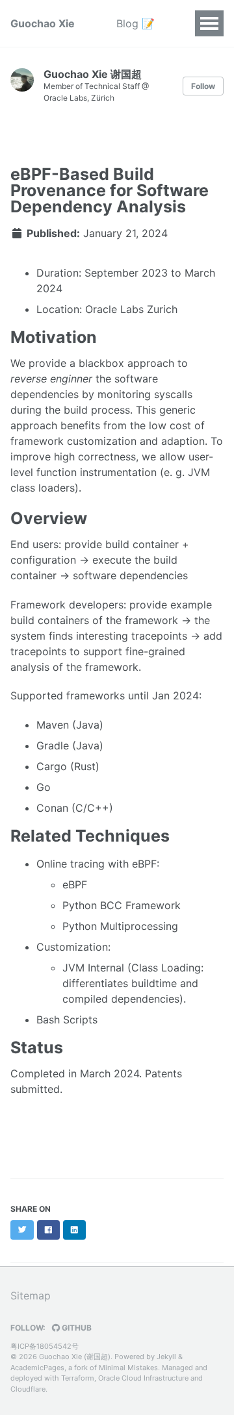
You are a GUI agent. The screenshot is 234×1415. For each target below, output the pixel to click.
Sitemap (30, 1295)
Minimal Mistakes (128, 1367)
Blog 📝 (135, 23)
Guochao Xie (42, 23)
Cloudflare (28, 1389)
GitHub (76, 1328)
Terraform (77, 1378)
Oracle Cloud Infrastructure (143, 1378)
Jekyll (166, 1356)
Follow (203, 86)
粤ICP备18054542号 (44, 1346)
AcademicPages (37, 1367)
